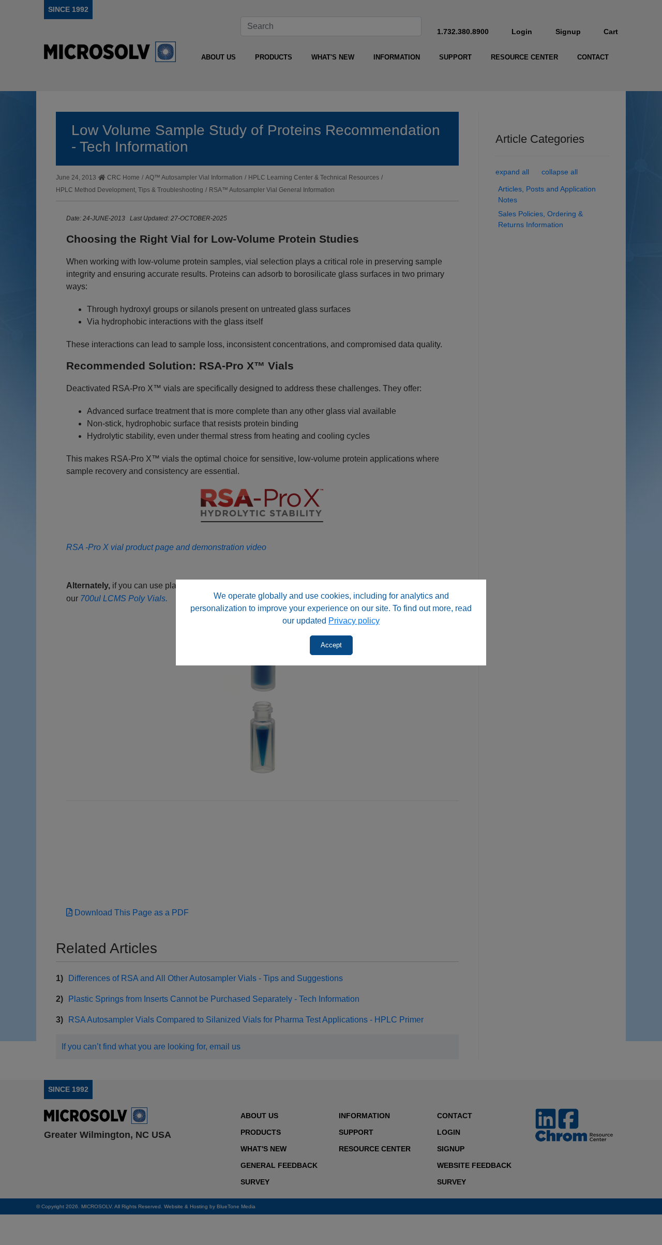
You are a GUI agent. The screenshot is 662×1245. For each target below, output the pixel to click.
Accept (331, 645)
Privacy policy (354, 620)
